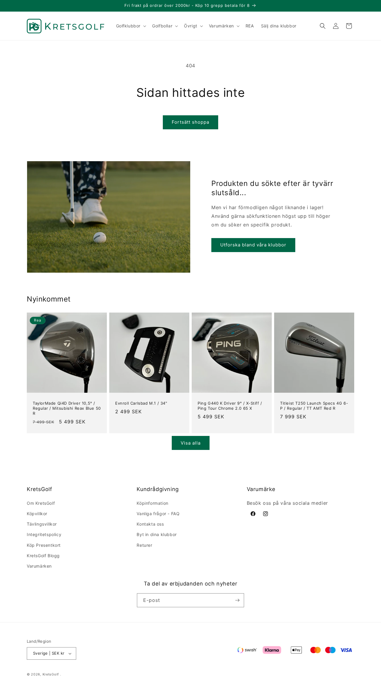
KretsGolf (51, 674)
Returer (144, 545)
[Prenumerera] (237, 600)
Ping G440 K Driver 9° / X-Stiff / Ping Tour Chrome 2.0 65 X (230, 406)
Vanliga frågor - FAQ (158, 513)
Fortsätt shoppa (190, 122)
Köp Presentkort (44, 545)
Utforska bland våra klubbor (253, 245)
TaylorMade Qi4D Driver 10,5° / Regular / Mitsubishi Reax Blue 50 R (67, 408)
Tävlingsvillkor (42, 524)
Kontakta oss (150, 524)
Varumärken (39, 566)
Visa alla (191, 443)
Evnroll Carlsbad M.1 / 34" (141, 403)
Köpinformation (152, 503)
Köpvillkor (37, 513)
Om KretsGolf (41, 503)
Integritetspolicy (44, 534)
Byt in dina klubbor (157, 534)
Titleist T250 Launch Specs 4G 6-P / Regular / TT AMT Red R (314, 406)
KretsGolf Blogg (43, 555)
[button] (131, 26)
